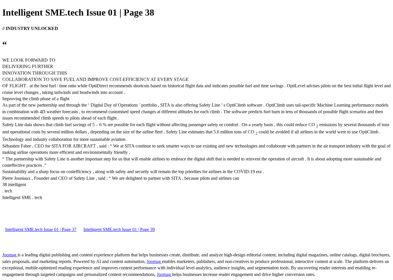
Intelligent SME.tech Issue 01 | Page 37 (41, 229)
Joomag (10, 254)
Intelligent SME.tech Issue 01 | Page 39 (119, 229)
